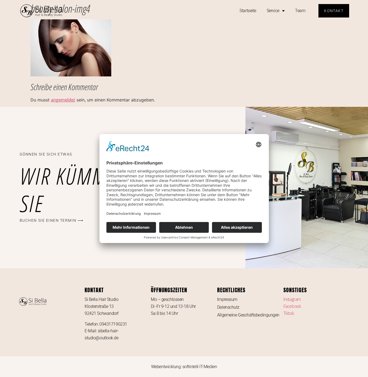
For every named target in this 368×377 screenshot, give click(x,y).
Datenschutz (228, 307)
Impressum (227, 299)
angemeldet (63, 100)
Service (273, 10)
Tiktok (288, 313)
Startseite (247, 10)
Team (300, 10)
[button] (51, 220)
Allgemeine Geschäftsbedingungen (248, 315)
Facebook (292, 306)
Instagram (292, 299)
